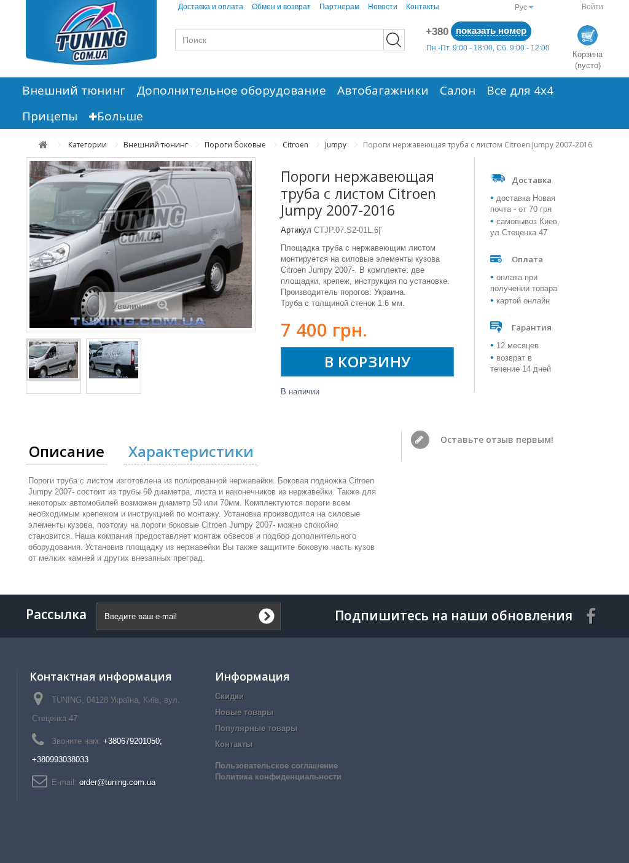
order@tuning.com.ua (117, 782)
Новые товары (244, 712)
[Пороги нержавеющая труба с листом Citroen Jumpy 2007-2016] (53, 360)
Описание (66, 451)
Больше (120, 116)
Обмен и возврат (281, 6)
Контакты (422, 6)
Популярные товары (256, 728)
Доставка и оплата (210, 6)
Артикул (296, 230)
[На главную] (43, 144)
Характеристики (191, 451)
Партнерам (339, 6)
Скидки (229, 696)
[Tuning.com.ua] (91, 32)
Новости (382, 6)
